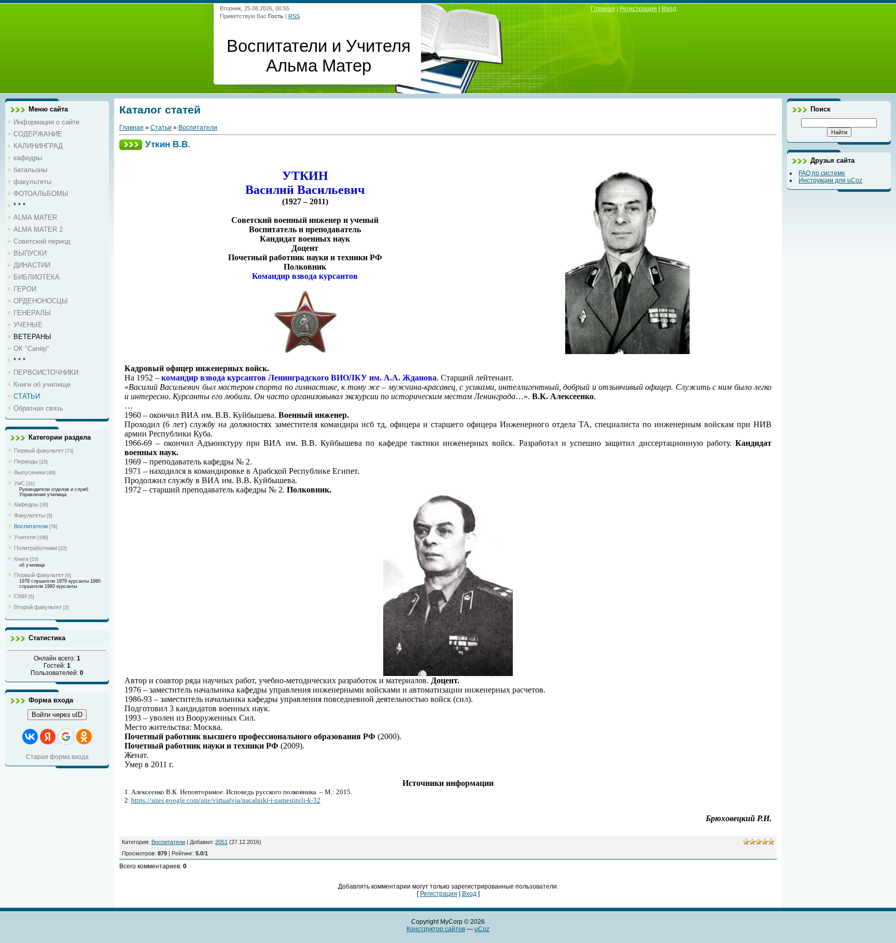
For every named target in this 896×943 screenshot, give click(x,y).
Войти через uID (57, 715)
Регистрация (638, 8)
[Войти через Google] (66, 736)
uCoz (481, 929)
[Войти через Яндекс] (47, 736)
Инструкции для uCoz (830, 180)
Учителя (25, 537)
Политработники (35, 548)
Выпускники (30, 472)
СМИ (20, 596)
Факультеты (29, 515)
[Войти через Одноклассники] (84, 736)
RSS (294, 16)
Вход (669, 8)
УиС (19, 483)
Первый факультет (39, 450)
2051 (221, 842)
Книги (21, 559)
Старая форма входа (57, 757)
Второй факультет (38, 607)
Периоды (26, 461)
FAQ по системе (822, 173)
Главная (603, 8)
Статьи (161, 127)
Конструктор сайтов (436, 929)
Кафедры (26, 504)
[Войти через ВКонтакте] (30, 736)
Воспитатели (31, 526)
